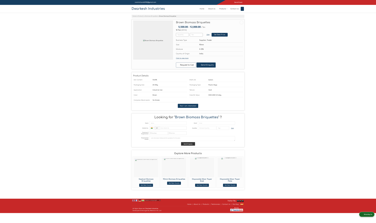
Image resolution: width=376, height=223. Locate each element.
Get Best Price (219, 35)
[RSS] (242, 204)
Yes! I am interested (188, 106)
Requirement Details (144, 138)
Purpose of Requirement (144, 133)
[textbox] (196, 35)
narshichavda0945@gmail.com (145, 2)
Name (146, 123)
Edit (208, 34)
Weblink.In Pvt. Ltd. (156, 210)
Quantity (194, 128)
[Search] (242, 9)
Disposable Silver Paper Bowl (202, 180)
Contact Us (234, 9)
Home (202, 9)
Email (195, 123)
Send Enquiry (207, 65)
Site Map (236, 204)
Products (222, 9)
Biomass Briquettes (151, 16)
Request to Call (187, 65)
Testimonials (215, 204)
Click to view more (182, 58)
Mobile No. (145, 128)
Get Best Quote (146, 185)
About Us (211, 9)
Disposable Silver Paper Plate (230, 180)
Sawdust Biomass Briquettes (146, 180)
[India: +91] (152, 128)
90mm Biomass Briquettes (174, 179)
